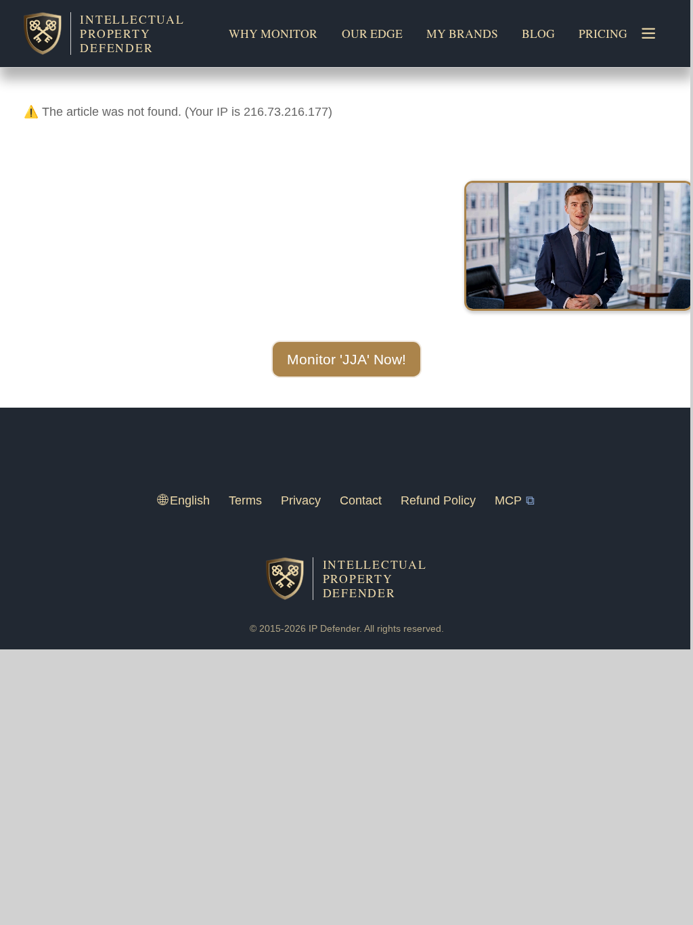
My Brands (462, 33)
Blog (538, 33)
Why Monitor (273, 33)
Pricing (603, 33)
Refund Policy (438, 500)
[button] (346, 359)
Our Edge (372, 33)
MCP (508, 500)
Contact (361, 500)
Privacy (301, 500)
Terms (245, 500)
